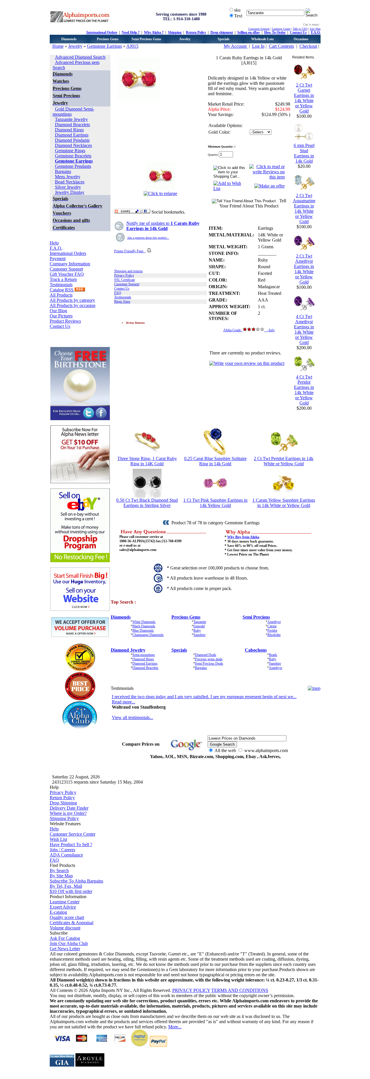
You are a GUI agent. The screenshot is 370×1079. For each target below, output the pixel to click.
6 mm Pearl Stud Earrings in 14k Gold (304, 153)
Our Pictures (61, 315)
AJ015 (132, 46)
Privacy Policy (124, 275)
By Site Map (61, 875)
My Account (236, 46)
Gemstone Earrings (104, 46)
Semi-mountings (143, 655)
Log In (258, 46)
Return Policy (196, 32)
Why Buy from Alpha (243, 537)
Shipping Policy (64, 818)
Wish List (58, 839)
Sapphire (199, 635)
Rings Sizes (122, 301)
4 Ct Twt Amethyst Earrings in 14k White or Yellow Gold (304, 329)
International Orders (101, 32)
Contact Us (298, 32)
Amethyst (274, 622)
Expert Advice (63, 907)
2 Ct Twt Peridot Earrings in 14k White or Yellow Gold (283, 461)
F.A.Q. (316, 32)
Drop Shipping (63, 802)
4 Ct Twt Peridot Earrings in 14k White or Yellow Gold (304, 389)
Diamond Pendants (72, 140)
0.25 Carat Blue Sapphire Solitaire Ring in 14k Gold (215, 461)
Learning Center (281, 28)
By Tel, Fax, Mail (66, 886)
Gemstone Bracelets (73, 155)
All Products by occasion (72, 305)
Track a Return (63, 279)
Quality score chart (67, 917)
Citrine (272, 626)
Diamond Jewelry (128, 650)
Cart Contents (281, 46)
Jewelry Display (69, 192)
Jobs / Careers (62, 849)
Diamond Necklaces (73, 145)
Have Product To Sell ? (71, 844)
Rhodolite (274, 635)
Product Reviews (65, 321)
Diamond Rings (69, 129)
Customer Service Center (72, 834)
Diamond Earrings (71, 135)
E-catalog (58, 912)
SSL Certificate (124, 280)
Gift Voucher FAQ (67, 274)
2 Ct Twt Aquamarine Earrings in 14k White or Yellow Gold (304, 208)
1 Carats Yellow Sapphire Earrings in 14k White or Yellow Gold (283, 503)
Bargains (63, 171)
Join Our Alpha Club (69, 943)
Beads (273, 655)
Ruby (197, 630)
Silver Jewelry (68, 187)
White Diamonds (144, 622)
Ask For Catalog (65, 938)
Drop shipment (221, 32)
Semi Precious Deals (209, 663)
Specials (224, 39)
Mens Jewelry (67, 176)
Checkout (308, 46)
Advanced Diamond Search (80, 57)
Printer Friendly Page (130, 251)
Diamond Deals (205, 655)
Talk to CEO (300, 28)
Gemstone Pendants (73, 166)
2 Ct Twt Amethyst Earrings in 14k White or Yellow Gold (304, 268)
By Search (59, 870)
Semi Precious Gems (146, 39)
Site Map (315, 28)
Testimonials (61, 284)
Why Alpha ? (154, 32)
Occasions (301, 39)
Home (58, 46)
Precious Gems (108, 39)
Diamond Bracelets (72, 124)
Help (54, 242)
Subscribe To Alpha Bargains (76, 880)
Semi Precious (256, 617)
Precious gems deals (209, 659)
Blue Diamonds (143, 630)
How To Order (275, 32)
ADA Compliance (66, 854)
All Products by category (72, 300)
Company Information (70, 263)
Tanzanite (199, 622)
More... (175, 1026)
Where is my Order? (68, 813)
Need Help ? (131, 32)
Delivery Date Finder (69, 808)
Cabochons (256, 650)
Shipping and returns (128, 271)
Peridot (272, 630)
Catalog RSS (62, 289)
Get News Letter (65, 948)
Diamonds (69, 39)
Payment (58, 258)
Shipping (175, 32)
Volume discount (65, 927)
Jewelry (184, 39)
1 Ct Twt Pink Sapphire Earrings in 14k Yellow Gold (215, 503)
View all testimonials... (132, 717)
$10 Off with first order (71, 891)
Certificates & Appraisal (71, 922)
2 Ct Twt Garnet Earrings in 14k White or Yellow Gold (304, 97)
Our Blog (58, 310)
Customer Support (259, 28)
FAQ (117, 293)
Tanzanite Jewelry (71, 119)
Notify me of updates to (162, 226)
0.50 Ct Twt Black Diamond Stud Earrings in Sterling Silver (147, 503)
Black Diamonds (143, 626)
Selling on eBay (248, 32)
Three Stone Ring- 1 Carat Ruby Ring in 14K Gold (147, 461)
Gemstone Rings (70, 150)
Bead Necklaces (69, 181)
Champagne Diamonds (148, 635)
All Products (61, 295)
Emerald (199, 626)
